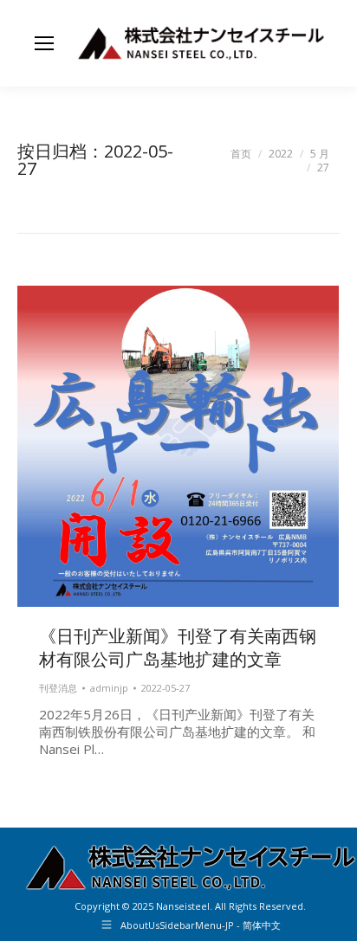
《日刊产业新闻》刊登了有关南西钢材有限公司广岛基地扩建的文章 (177, 647)
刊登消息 (58, 687)
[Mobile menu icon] (44, 43)
